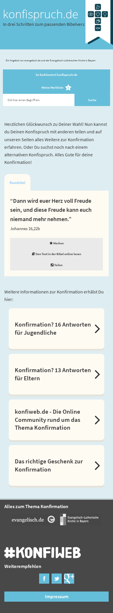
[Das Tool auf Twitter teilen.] (57, 581)
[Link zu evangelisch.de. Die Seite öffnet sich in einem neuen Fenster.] (33, 523)
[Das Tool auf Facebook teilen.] (44, 581)
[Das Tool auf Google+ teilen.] (69, 581)
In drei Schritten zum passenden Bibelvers (44, 24)
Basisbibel (17, 182)
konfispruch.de (40, 14)
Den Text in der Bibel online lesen (58, 254)
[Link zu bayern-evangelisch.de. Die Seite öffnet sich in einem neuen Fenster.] (79, 523)
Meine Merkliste (55, 88)
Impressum (56, 596)
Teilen (58, 265)
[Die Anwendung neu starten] (99, 46)
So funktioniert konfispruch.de (56, 75)
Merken (58, 243)
